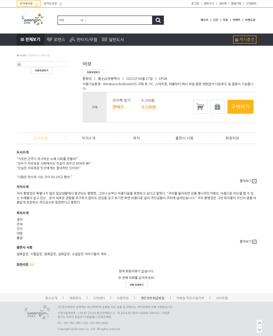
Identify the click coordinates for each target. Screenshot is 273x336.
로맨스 (59, 40)
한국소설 (45, 55)
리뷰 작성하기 (136, 285)
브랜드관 (250, 20)
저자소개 (88, 138)
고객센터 (251, 3)
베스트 (204, 20)
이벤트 (236, 20)
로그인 (195, 3)
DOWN (259, 329)
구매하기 (240, 106)
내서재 (222, 3)
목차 (136, 138)
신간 (215, 20)
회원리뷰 (232, 138)
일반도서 (116, 40)
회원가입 (236, 3)
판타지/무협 (87, 40)
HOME (23, 55)
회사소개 (51, 298)
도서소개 (40, 138)
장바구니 (209, 3)
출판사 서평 (184, 138)
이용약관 (123, 298)
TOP (259, 322)
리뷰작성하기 (41, 70)
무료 (225, 20)
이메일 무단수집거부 (190, 298)
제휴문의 (75, 298)
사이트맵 (222, 298)
